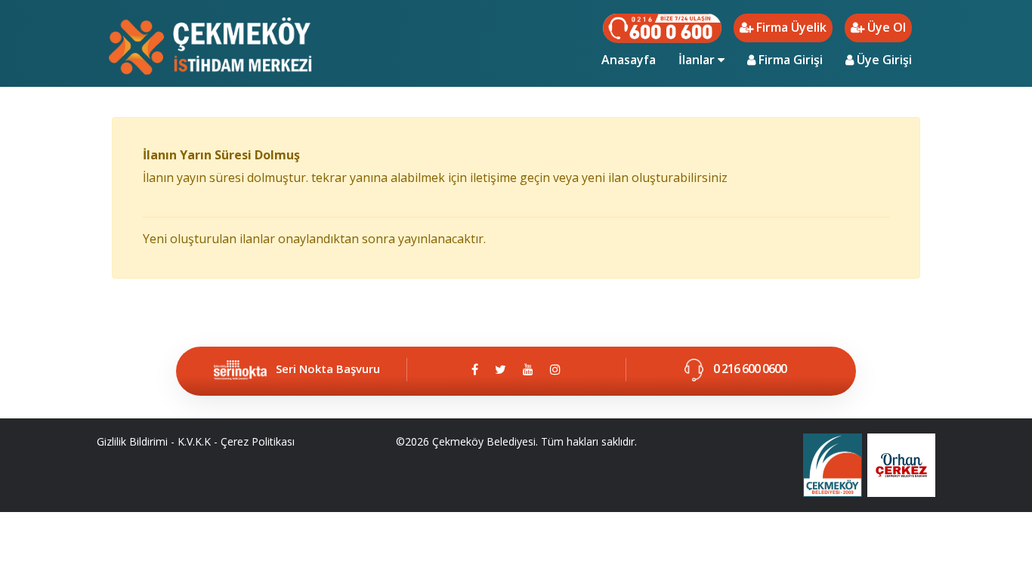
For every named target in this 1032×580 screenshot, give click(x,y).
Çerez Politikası (258, 441)
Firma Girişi (789, 59)
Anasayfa (634, 59)
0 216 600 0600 (748, 368)
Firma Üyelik (790, 27)
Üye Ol (885, 27)
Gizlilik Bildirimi (132, 441)
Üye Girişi (883, 59)
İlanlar (698, 59)
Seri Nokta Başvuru (328, 368)
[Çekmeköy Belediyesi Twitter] (500, 369)
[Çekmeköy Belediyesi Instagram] (555, 369)
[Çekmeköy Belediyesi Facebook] (474, 369)
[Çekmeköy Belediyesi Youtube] (528, 369)
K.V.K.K (194, 441)
